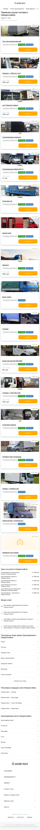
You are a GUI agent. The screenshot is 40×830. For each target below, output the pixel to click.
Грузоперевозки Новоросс (11, 137)
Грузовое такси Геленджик (11, 457)
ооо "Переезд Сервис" (10, 105)
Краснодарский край (32, 8)
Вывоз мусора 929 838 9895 (12, 361)
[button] (18, 101)
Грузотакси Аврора (9, 425)
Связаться (28, 49)
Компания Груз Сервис (10, 553)
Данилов (5, 265)
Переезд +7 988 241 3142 (11, 73)
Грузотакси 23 (7, 201)
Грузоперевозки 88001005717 (13, 169)
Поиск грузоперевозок (17, 8)
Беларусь (11, 817)
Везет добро (6, 297)
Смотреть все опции (20, 681)
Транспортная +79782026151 (12, 521)
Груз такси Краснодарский (11, 41)
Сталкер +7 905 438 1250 (11, 393)
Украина (29, 817)
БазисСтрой (6, 233)
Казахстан (20, 817)
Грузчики (5, 329)
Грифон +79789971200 (10, 489)
